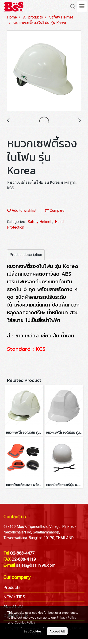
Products (12, 587)
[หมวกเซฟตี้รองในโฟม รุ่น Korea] (44, 71)
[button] (71, 6)
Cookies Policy (25, 622)
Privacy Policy (66, 617)
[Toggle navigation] (82, 6)
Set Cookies (32, 631)
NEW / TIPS (14, 596)
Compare (57, 210)
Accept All (57, 631)
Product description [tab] (26, 254)
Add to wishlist (23, 210)
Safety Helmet (40, 221)
